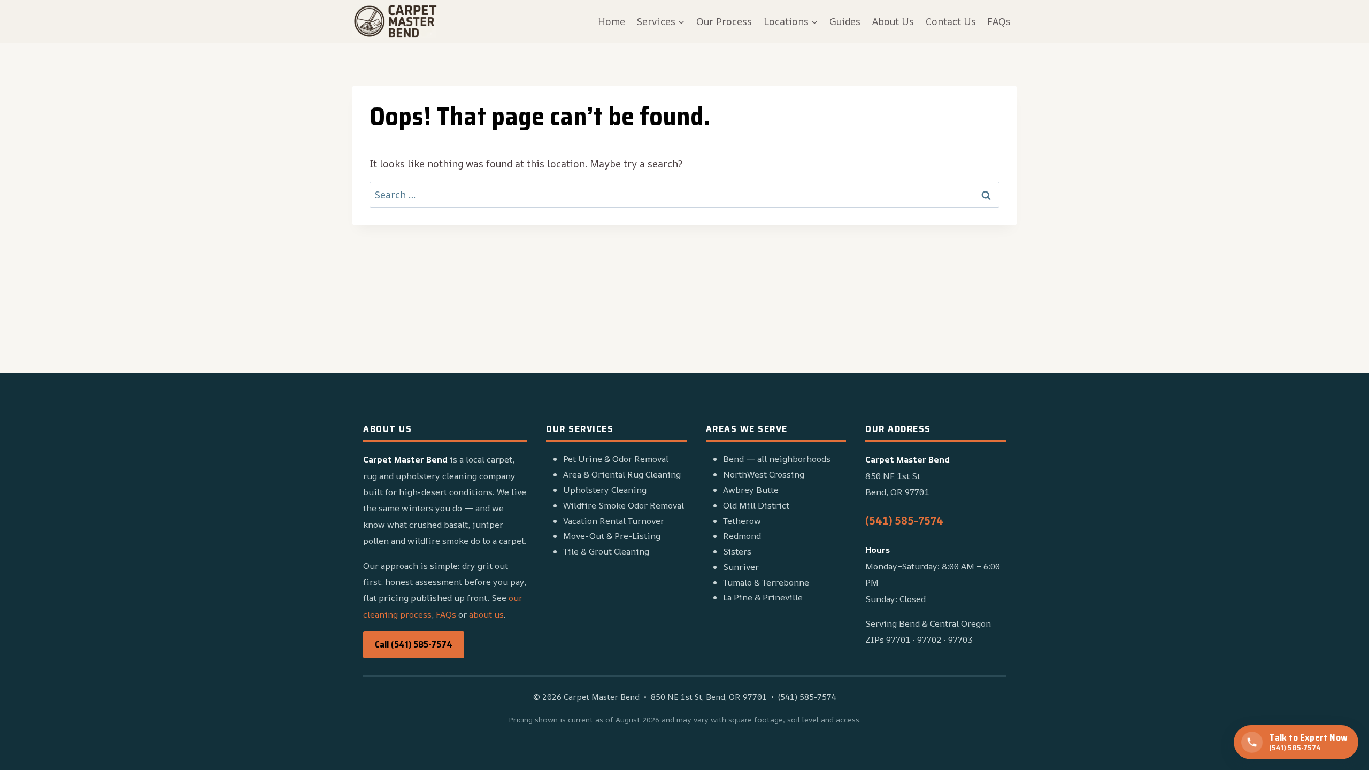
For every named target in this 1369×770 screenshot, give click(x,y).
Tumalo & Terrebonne (766, 582)
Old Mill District (756, 505)
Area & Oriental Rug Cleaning (622, 474)
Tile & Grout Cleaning (606, 551)
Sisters (737, 551)
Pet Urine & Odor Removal (615, 459)
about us (486, 614)
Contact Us (951, 21)
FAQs (999, 21)
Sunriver (741, 567)
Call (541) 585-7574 (413, 644)
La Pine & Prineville (763, 597)
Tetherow (742, 521)
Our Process (724, 21)
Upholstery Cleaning (605, 490)
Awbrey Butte (751, 490)
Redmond (742, 536)
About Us (893, 21)
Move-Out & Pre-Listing (611, 536)
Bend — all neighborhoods (776, 459)
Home (611, 21)
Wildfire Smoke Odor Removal (623, 505)
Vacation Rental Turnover (613, 521)
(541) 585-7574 (904, 520)
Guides (844, 21)
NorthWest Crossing (763, 474)
